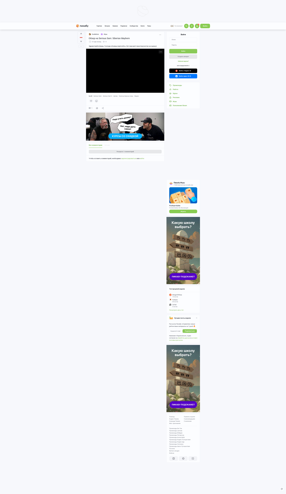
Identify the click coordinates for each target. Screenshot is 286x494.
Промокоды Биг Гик (175, 428)
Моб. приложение (174, 423)
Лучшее (107, 26)
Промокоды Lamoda (175, 431)
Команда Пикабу (174, 421)
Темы (149, 26)
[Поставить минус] (81, 41)
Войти (205, 26)
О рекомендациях (189, 419)
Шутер (115, 96)
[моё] (90, 96)
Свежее (115, 26)
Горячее (99, 26)
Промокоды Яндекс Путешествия (179, 439)
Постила (172, 448)
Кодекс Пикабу (174, 419)
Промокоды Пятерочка (176, 435)
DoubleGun (95, 34)
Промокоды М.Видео (175, 433)
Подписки (123, 26)
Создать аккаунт (183, 56)
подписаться (190, 331)
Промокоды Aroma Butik (177, 437)
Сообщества (134, 26)
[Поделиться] (103, 108)
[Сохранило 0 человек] (97, 108)
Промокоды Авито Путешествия (179, 446)
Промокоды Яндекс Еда (176, 442)
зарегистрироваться (128, 158)
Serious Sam (98, 96)
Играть (183, 211)
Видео (137, 96)
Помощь (172, 417)
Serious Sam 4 (107, 96)
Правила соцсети (189, 417)
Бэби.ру (171, 453)
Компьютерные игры (126, 96)
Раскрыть (125, 151)
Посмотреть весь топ (176, 310)
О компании (187, 421)
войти (142, 158)
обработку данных (184, 338)
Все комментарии (95, 145)
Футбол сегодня (174, 451)
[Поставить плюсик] (81, 33)
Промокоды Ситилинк (176, 444)
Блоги (142, 26)
